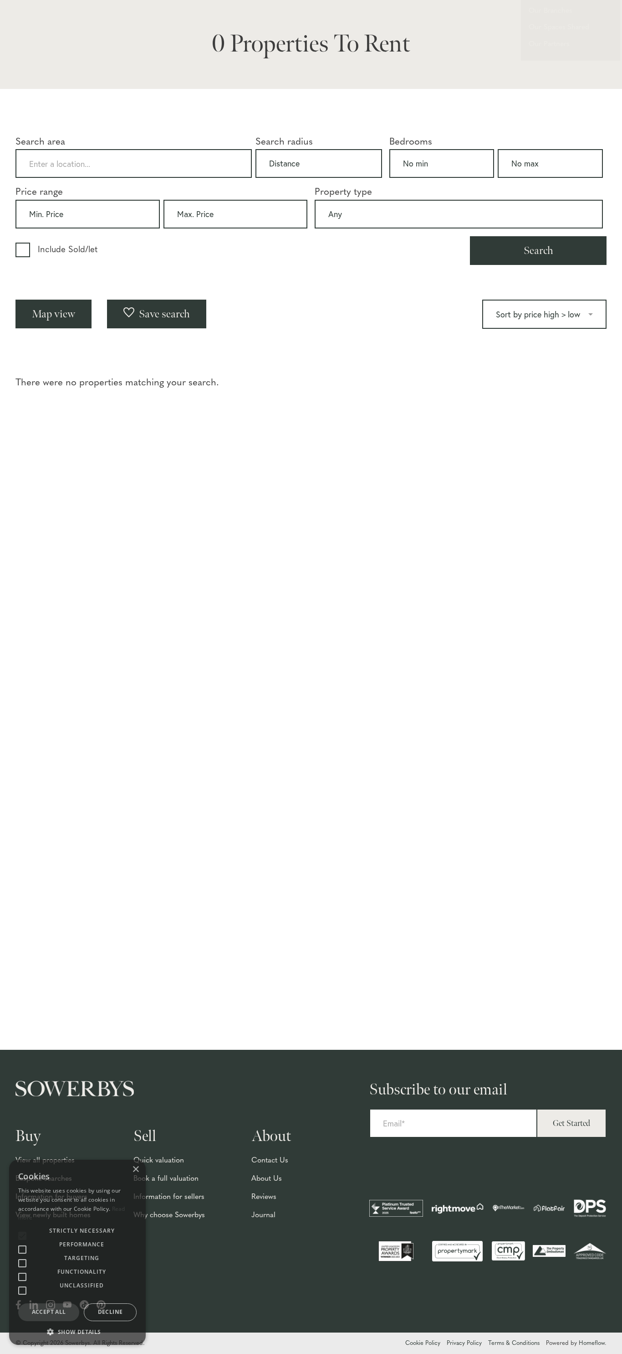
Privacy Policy (464, 1343)
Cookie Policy (422, 1343)
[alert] (77, 1252)
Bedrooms (410, 142)
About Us (266, 1179)
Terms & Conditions (514, 1343)
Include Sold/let (67, 250)
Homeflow (592, 1343)
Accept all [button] (49, 1312)
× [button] (135, 1169)
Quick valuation (158, 1160)
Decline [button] (110, 1312)
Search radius (284, 142)
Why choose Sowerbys (169, 1215)
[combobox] (133, 163)
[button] (77, 1331)
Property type (343, 192)
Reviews (263, 1197)
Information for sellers (168, 1197)
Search (538, 250)
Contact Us (269, 1160)
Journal (263, 1215)
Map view (53, 314)
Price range (39, 192)
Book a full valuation (166, 1179)
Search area (40, 142)
